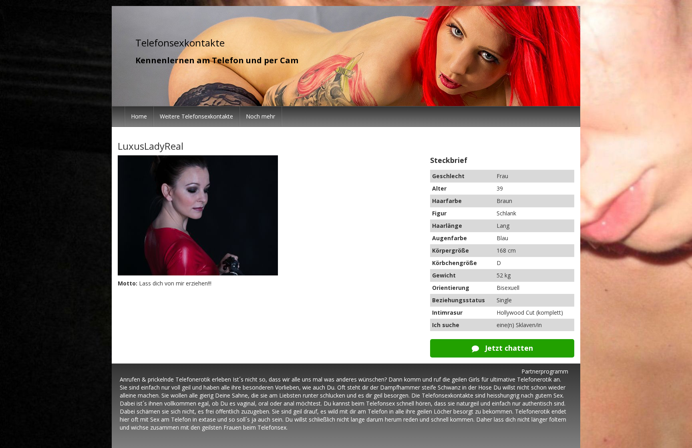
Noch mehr (260, 116)
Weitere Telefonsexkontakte (196, 116)
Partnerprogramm (544, 371)
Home (139, 116)
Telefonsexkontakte (180, 42)
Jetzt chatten (508, 348)
